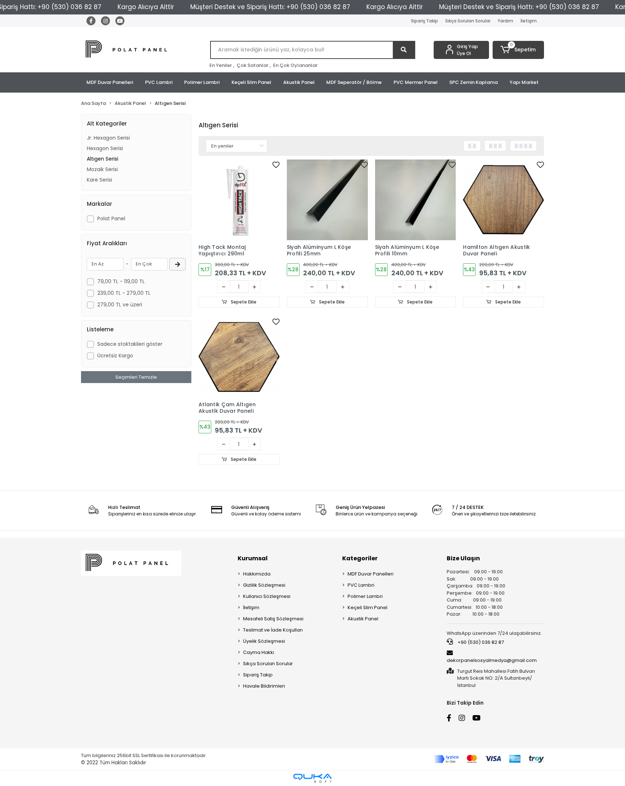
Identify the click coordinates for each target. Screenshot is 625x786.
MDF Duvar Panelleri (109, 82)
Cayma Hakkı (258, 652)
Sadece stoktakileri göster (129, 344)
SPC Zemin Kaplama (473, 82)
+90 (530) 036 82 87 (480, 642)
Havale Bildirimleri (264, 686)
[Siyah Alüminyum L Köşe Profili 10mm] (415, 200)
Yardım (505, 21)
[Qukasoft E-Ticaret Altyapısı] (312, 778)
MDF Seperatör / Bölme (354, 82)
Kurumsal (253, 558)
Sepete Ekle (243, 302)
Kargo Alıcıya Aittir (146, 7)
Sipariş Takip (424, 21)
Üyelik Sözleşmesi (264, 641)
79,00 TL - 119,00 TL (121, 281)
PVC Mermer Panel (416, 82)
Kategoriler (360, 558)
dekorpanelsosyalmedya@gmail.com (492, 660)
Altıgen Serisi (102, 158)
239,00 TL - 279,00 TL (123, 293)
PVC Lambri (159, 82)
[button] (518, 50)
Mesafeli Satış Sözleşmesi (273, 618)
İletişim (528, 21)
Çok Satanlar (252, 65)
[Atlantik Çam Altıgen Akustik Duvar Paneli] (239, 357)
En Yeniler (220, 65)
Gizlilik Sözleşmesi (264, 585)
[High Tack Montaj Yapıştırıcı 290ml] (239, 200)
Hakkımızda (257, 573)
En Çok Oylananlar (295, 65)
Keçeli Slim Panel (251, 82)
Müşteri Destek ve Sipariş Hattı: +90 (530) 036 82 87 (270, 7)
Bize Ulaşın (463, 558)
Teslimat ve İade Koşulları (273, 629)
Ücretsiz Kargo (115, 355)
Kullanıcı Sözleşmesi (266, 596)
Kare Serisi (99, 179)
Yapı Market (524, 82)
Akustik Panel (299, 82)
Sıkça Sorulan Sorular (467, 21)
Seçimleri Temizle (136, 377)
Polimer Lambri (202, 82)
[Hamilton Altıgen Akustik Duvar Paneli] (503, 200)
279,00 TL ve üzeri (119, 304)
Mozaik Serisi (102, 169)
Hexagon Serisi (105, 148)
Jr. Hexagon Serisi (108, 137)
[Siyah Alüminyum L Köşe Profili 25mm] (327, 200)
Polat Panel (111, 218)
